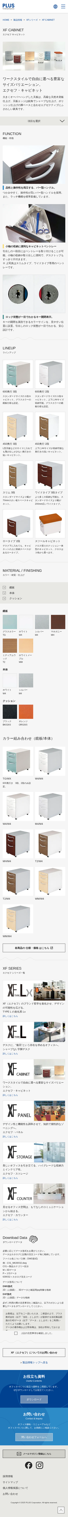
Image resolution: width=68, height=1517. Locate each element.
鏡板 (12, 587)
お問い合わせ (10, 1493)
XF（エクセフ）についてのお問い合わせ (34, 1352)
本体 (12, 593)
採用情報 (8, 1476)
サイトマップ (10, 1482)
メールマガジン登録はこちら (37, 1454)
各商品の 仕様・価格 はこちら (32, 947)
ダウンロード (34, 1399)
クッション (15, 598)
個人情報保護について (15, 1487)
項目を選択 (34, 121)
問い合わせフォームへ (34, 1437)
